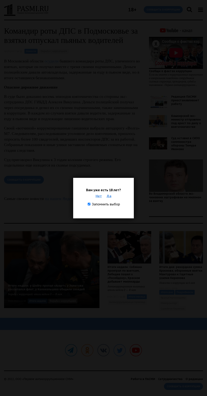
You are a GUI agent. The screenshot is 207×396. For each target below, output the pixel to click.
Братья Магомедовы (173, 297)
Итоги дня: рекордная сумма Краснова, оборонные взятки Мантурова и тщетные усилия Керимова (180, 272)
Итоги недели (37, 300)
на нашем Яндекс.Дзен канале (71, 198)
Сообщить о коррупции (163, 9)
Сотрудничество (170, 379)
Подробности (185, 292)
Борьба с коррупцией (54, 51)
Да (109, 196)
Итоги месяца (137, 296)
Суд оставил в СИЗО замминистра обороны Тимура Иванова (185, 143)
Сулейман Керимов (172, 308)
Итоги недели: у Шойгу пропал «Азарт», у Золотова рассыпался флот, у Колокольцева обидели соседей (46, 287)
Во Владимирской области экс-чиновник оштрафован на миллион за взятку (175, 197)
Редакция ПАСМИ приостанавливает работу (185, 100)
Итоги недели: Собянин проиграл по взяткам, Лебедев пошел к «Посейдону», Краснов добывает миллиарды (125, 274)
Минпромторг (169, 303)
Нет (99, 196)
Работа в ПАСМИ (143, 379)
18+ (132, 9)
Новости (31, 51)
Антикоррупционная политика (127, 302)
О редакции (194, 379)
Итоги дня (167, 292)
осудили (51, 61)
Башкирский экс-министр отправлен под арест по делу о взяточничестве (186, 121)
